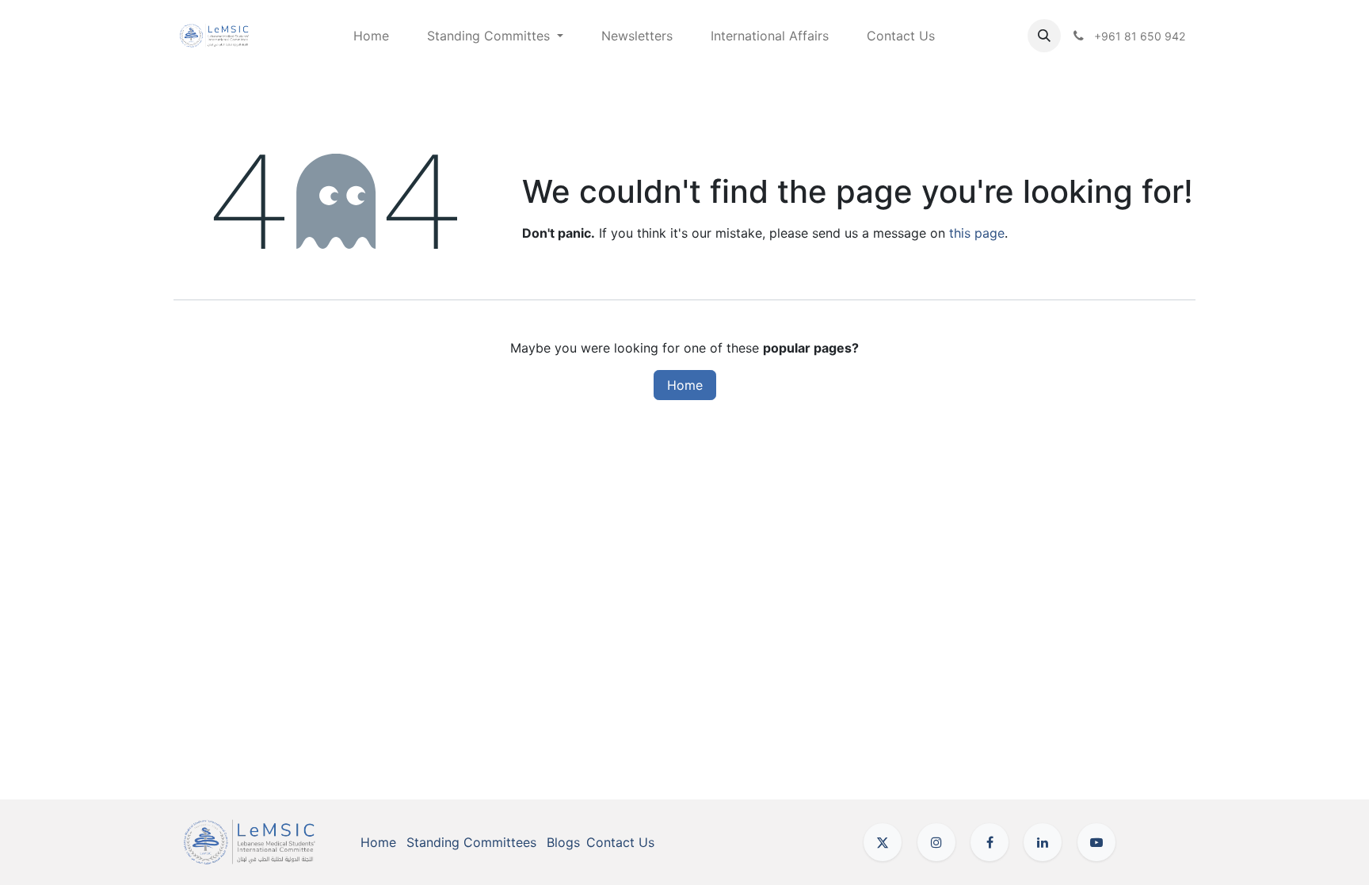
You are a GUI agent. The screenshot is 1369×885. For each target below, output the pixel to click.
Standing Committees (471, 842)
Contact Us (620, 842)
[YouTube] (1096, 842)
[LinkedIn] (1042, 842)
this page (977, 233)
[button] (1044, 35)
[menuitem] (371, 35)
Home (685, 385)
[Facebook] (989, 842)
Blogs (563, 842)
